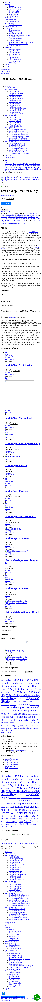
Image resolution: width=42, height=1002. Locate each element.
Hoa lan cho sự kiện (15, 7)
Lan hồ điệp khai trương (16, 98)
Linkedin (31, 843)
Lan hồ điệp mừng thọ (15, 105)
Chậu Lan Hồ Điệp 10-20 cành (18, 150)
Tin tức (7, 64)
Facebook (4, 224)
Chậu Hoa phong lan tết (11, 692)
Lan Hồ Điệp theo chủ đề (12, 218)
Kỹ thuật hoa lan (10, 23)
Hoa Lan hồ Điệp (19, 710)
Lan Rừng (8, 155)
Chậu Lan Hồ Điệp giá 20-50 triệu (19, 140)
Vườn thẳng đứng (14, 61)
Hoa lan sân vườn (14, 13)
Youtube (22, 843)
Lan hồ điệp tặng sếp (15, 110)
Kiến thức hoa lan (10, 19)
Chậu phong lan (34, 705)
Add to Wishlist (5, 211)
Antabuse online (6, 998)
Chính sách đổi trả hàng (16, 38)
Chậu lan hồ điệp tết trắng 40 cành (15, 660)
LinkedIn (14, 224)
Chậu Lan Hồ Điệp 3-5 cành (17, 147)
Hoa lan (5, 710)
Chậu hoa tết (24, 692)
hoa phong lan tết (36, 714)
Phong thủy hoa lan (11, 26)
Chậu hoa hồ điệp (28, 679)
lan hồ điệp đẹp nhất (14, 725)
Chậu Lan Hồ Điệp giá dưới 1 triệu (19, 129)
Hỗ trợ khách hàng (14, 30)
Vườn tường (12, 63)
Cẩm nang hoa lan (14, 21)
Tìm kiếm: (4, 671)
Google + (20, 224)
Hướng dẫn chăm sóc (11, 18)
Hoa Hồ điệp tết (30, 707)
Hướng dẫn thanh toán (15, 33)
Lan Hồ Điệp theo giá (28, 218)
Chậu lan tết (23, 704)
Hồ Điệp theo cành (10, 141)
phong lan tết (35, 725)
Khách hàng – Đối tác (11, 47)
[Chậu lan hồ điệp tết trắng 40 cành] (23, 658)
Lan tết (27, 725)
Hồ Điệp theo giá (10, 128)
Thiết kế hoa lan (14, 16)
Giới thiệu (8, 2)
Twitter (9, 224)
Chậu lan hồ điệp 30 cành (20, 698)
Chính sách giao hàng (15, 40)
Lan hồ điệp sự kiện (15, 103)
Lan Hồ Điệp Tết (10, 88)
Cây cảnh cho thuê (14, 52)
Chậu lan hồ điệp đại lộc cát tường (8, 705)
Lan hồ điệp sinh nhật (15, 112)
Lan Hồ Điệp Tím (14, 117)
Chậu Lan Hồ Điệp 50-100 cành (19, 153)
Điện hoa (11, 6)
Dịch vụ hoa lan (13, 14)
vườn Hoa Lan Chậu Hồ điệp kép (19, 728)
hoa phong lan (28, 714)
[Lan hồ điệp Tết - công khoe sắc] (23, 646)
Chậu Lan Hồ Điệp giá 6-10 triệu (19, 136)
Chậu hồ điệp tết (15, 695)
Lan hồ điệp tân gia (15, 100)
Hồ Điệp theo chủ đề (11, 89)
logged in (12, 317)
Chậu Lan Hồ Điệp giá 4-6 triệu (18, 134)
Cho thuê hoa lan (14, 11)
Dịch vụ (7, 4)
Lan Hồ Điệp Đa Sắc (15, 126)
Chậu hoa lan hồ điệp (13, 685)
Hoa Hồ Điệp (14, 707)
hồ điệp (11, 717)
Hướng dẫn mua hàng (15, 32)
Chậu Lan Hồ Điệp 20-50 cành (18, 152)
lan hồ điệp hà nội (31, 720)
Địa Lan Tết (8, 86)
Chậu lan (29, 695)
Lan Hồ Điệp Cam (14, 124)
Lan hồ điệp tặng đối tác (16, 114)
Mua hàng (4, 209)
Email (24, 224)
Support (7, 203)
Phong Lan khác (10, 157)
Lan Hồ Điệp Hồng (15, 122)
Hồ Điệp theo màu (10, 115)
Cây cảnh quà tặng (14, 54)
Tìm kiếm (29, 671)
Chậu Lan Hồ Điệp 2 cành (17, 143)
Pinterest (16, 843)
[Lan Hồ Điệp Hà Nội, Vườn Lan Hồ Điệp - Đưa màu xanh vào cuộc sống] (6, 73)
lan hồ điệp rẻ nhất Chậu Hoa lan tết (27, 722)
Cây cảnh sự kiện (14, 56)
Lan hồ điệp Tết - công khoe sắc (15, 652)
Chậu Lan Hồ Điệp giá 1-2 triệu (18, 131)
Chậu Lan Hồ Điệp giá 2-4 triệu (18, 133)
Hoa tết (5, 716)
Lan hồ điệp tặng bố (15, 102)
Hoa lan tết (19, 713)
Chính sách (8, 28)
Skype (26, 843)
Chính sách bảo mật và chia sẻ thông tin (21, 42)
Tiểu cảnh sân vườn (15, 59)
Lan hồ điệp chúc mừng (16, 95)
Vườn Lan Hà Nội (6, 732)
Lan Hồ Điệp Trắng (15, 119)
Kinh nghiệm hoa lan (15, 25)
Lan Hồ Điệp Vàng (15, 121)
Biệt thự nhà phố (14, 51)
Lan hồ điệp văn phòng (16, 93)
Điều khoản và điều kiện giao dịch (19, 35)
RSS (12, 843)
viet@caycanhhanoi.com (18, 750)
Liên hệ (7, 66)
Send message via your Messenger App (13, 997)
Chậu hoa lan (31, 682)
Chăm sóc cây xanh (15, 9)
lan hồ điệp (16, 719)
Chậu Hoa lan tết (27, 689)
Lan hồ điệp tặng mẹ (15, 107)
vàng (34, 232)
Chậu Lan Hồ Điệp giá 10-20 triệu (19, 138)
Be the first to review (7, 195)
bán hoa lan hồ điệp (9, 680)
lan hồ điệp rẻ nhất (8, 722)
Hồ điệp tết (21, 716)
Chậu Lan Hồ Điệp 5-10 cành (18, 148)
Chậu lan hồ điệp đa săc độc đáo (32, 701)
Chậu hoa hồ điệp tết (12, 682)
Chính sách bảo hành (15, 45)
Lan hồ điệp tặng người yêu (17, 109)
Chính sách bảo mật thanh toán (18, 44)
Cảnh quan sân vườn (15, 49)
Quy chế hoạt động (14, 37)
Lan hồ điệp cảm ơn (15, 96)
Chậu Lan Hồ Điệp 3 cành (17, 145)
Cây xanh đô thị (13, 58)
